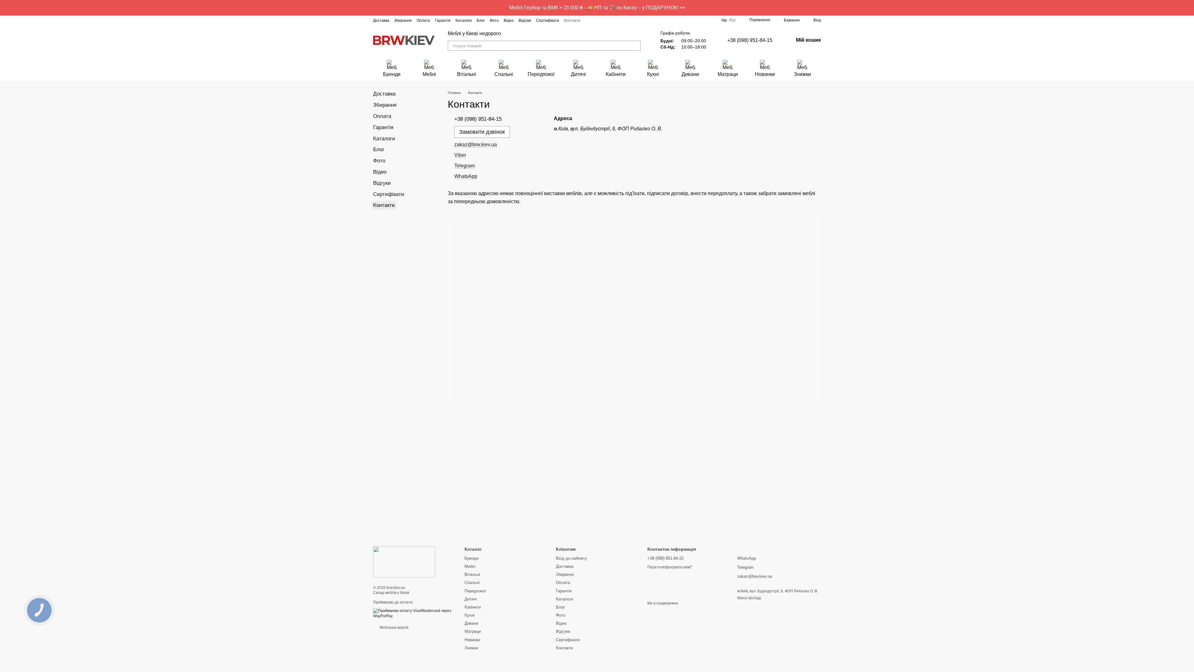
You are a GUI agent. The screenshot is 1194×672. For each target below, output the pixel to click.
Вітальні (466, 74)
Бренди (391, 74)
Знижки (802, 74)
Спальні (503, 74)
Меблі (429, 74)
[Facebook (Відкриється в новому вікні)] (596, 20)
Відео (509, 20)
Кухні (653, 74)
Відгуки (525, 20)
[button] (1189, 8)
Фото (494, 20)
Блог (481, 20)
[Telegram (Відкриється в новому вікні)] (618, 20)
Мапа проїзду (749, 598)
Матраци (728, 74)
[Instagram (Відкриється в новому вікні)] (588, 20)
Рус (732, 20)
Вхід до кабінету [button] (571, 558)
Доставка (381, 20)
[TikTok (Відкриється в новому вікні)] (603, 20)
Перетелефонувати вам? (669, 567)
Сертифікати (547, 20)
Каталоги (464, 20)
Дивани (690, 74)
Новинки (765, 74)
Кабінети (616, 74)
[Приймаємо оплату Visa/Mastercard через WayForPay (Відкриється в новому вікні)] (414, 613)
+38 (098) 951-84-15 (749, 40)
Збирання (403, 20)
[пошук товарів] (636, 46)
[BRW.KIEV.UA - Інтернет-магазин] (404, 561)
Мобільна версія (394, 627)
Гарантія (443, 20)
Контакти (572, 20)
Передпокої (541, 74)
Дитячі (578, 74)
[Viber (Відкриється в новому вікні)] (626, 20)
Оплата (423, 20)
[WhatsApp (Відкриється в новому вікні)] (633, 20)
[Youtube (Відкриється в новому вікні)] (611, 20)
